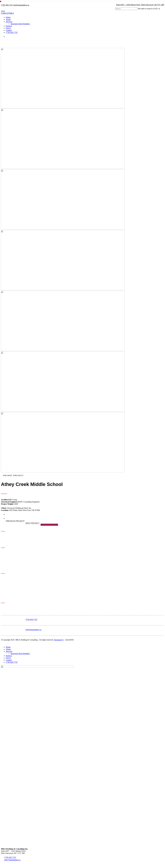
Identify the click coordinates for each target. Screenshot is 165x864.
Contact (9, 660)
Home (8, 647)
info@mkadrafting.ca (21, 5)
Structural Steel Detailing (20, 654)
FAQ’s (8, 658)
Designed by (59, 640)
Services (9, 651)
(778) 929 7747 (7, 5)
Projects (9, 656)
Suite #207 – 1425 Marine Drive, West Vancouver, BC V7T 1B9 (140, 5)
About (8, 649)
